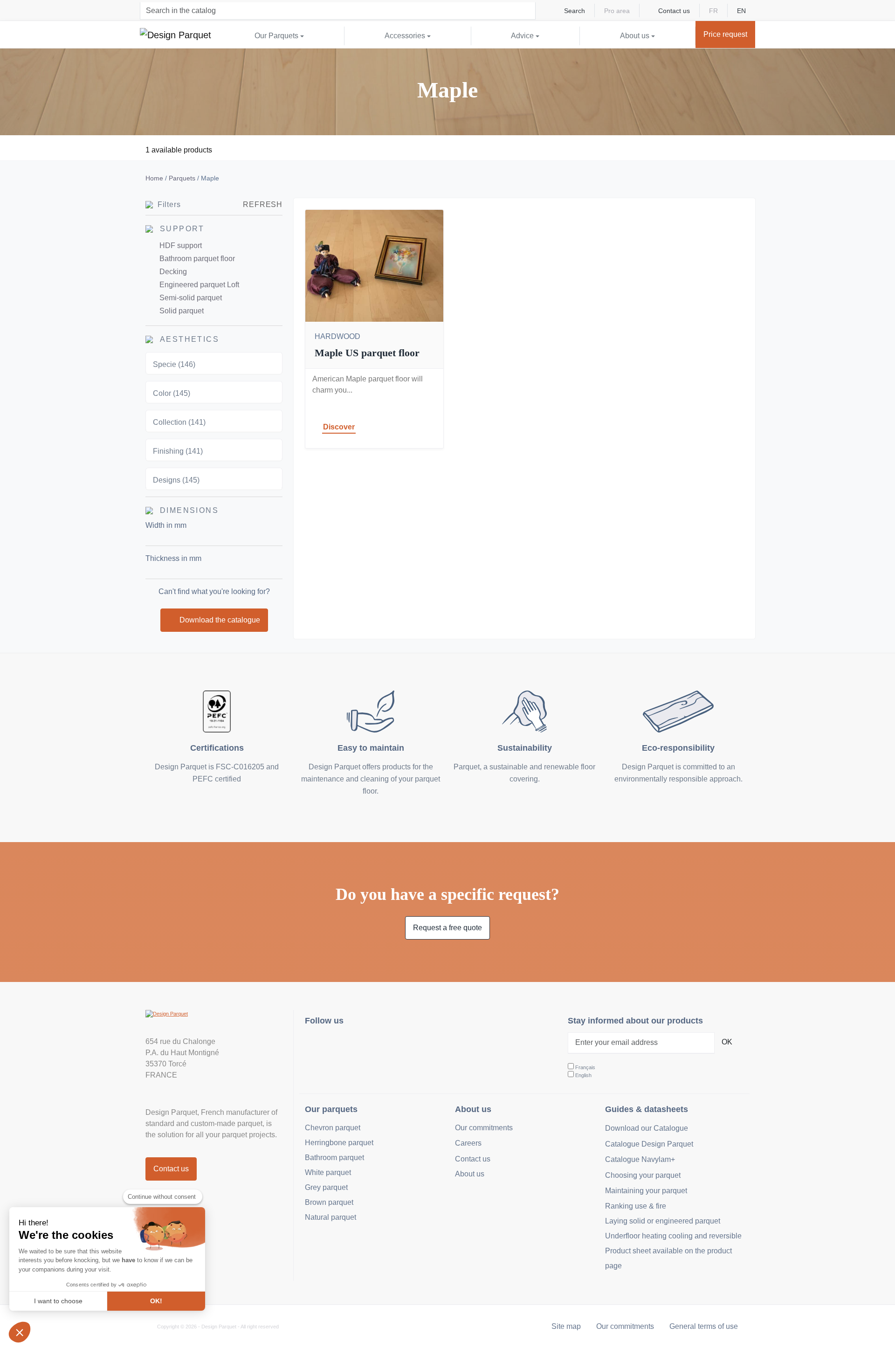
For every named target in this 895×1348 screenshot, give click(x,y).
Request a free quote (447, 928)
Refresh (262, 204)
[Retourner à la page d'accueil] (175, 34)
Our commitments (484, 1128)
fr (713, 10)
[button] (19, 1332)
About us (469, 1174)
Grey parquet (326, 1187)
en (741, 10)
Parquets (182, 178)
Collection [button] (179, 422)
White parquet (328, 1172)
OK (727, 1042)
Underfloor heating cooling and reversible (673, 1236)
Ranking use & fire (635, 1206)
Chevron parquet (332, 1128)
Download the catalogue (219, 620)
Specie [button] (174, 364)
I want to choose (58, 1301)
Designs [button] (176, 480)
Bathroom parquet (334, 1157)
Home (154, 178)
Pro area (617, 10)
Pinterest (359, 1045)
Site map (566, 1326)
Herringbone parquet (339, 1143)
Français (585, 1067)
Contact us (674, 10)
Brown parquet (329, 1202)
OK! (156, 1301)
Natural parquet (330, 1217)
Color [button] (171, 393)
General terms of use (703, 1326)
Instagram (317, 1045)
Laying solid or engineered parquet (662, 1221)
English (583, 1075)
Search (574, 10)
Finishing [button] (178, 451)
